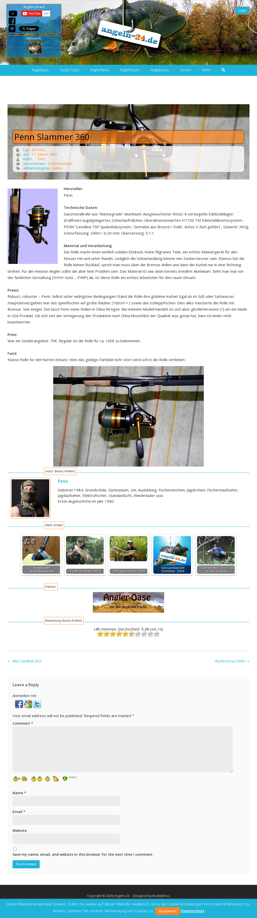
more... (74, 777)
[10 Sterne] (157, 634)
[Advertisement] (128, 93)
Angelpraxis (160, 70)
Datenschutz (193, 910)
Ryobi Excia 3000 (232, 660)
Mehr (206, 70)
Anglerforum (130, 70)
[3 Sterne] (113, 634)
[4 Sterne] (119, 634)
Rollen (57, 168)
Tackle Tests (69, 70)
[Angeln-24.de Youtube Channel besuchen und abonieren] (13, 13)
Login (242, 10)
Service (185, 70)
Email (19, 811)
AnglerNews (99, 70)
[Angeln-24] (126, 32)
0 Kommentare (60, 163)
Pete (41, 158)
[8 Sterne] (144, 634)
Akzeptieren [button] (167, 911)
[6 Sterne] (131, 634)
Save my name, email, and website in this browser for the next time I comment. (83, 854)
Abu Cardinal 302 (24, 660)
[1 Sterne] (100, 634)
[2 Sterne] (106, 634)
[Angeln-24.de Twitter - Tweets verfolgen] (12, 28)
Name (19, 792)
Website (20, 830)
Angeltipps (40, 70)
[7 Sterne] (138, 634)
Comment (23, 723)
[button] (19, 706)
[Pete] (30, 517)
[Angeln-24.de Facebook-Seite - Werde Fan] (12, 21)
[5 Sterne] (125, 634)
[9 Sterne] (150, 634)
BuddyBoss (161, 895)
